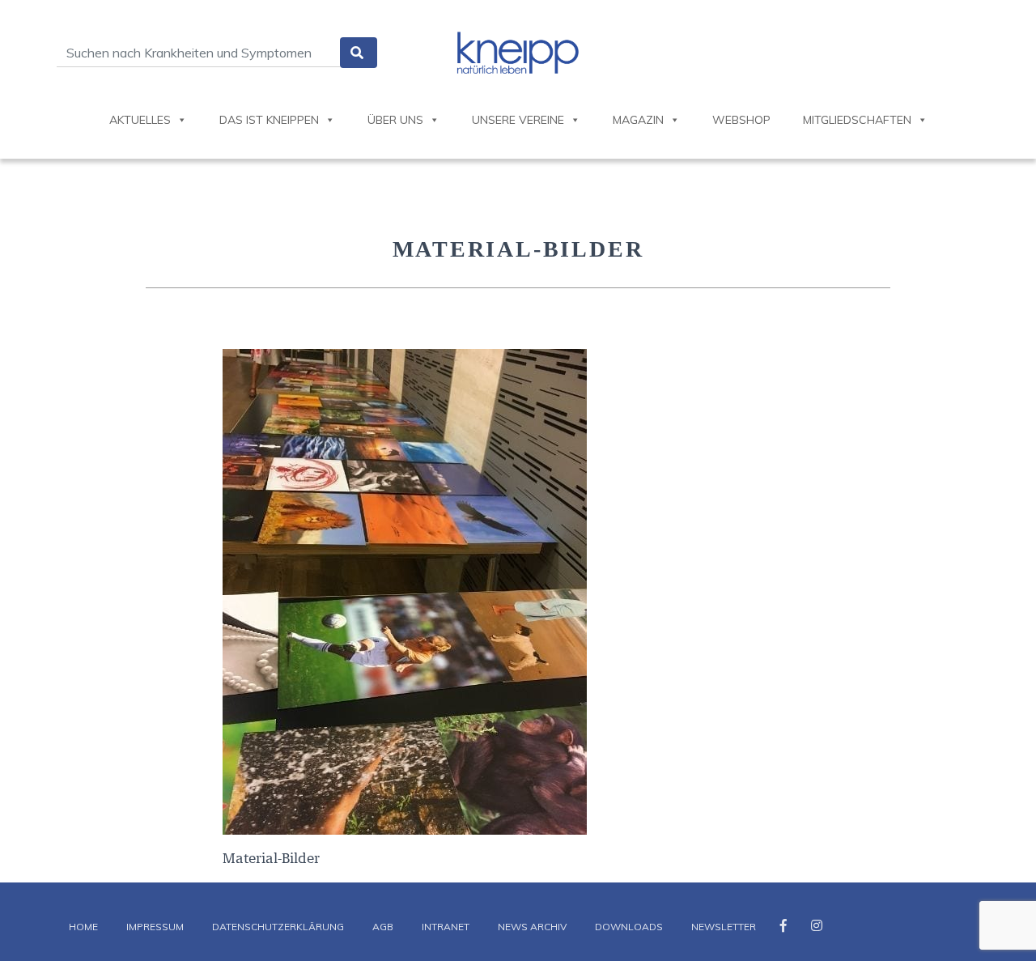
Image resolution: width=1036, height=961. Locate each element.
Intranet (445, 927)
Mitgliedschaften (857, 120)
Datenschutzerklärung (278, 927)
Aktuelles (140, 120)
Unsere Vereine (518, 120)
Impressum (155, 927)
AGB (382, 927)
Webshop (741, 120)
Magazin (638, 120)
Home (83, 927)
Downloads (629, 927)
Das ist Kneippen (269, 120)
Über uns (395, 120)
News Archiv (532, 927)
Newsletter (723, 927)
